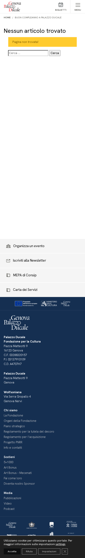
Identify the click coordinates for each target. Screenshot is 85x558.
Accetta (12, 551)
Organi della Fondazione (20, 421)
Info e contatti (13, 448)
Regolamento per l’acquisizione (25, 437)
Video (8, 504)
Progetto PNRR (13, 442)
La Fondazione (13, 415)
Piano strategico (14, 426)
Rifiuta (29, 551)
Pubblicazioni (12, 498)
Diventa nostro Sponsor (19, 484)
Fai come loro (13, 478)
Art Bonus (10, 468)
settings (60, 544)
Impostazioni (49, 551)
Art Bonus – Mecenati (18, 473)
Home (7, 17)
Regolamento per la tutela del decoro (29, 432)
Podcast (9, 509)
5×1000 (8, 462)
